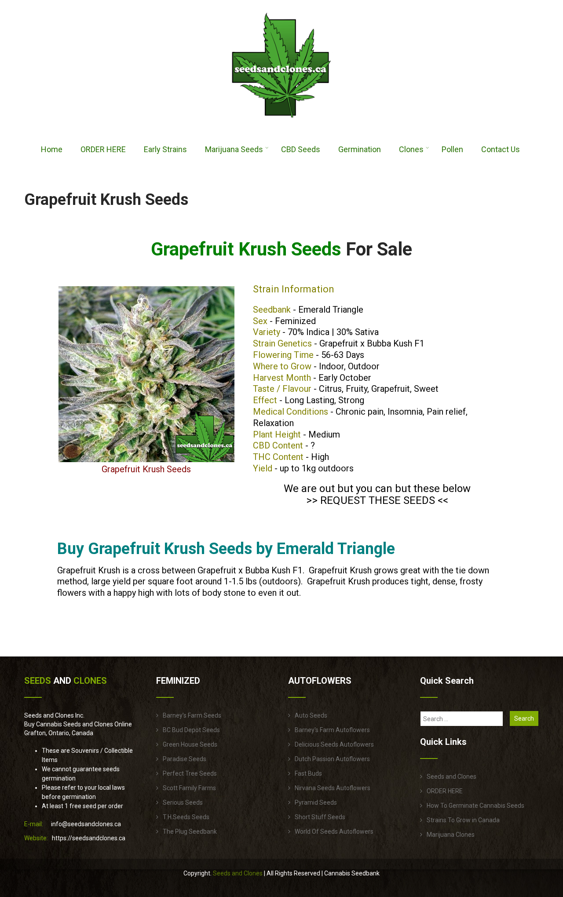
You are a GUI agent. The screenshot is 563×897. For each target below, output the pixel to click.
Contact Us (500, 149)
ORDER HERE (103, 149)
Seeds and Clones (451, 776)
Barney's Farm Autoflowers (332, 729)
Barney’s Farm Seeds (192, 715)
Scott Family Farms (189, 787)
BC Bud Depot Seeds (191, 729)
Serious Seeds (183, 802)
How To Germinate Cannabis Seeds (475, 805)
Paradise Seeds (184, 758)
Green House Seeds (190, 744)
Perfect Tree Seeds (190, 773)
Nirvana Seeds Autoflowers (332, 787)
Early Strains (165, 149)
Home (51, 149)
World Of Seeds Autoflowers (334, 831)
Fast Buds (308, 773)
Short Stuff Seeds (320, 816)
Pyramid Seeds (316, 802)
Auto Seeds (311, 715)
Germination (359, 149)
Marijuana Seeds (234, 149)
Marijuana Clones (451, 834)
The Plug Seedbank (190, 831)
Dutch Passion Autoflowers (332, 758)
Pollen (452, 149)
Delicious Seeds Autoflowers (334, 744)
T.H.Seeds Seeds (186, 816)
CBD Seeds (300, 149)
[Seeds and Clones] (281, 122)
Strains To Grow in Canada (463, 820)
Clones (411, 149)
